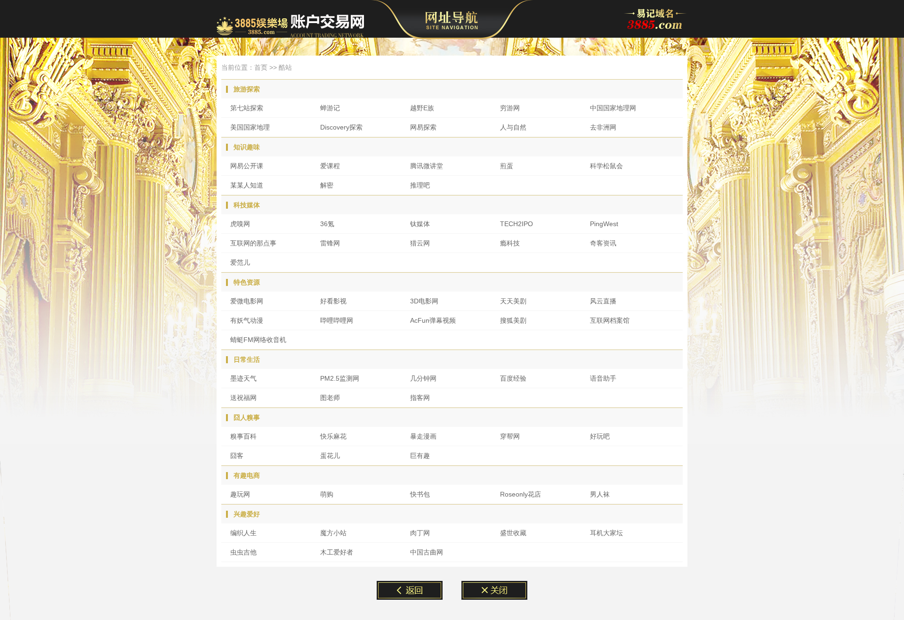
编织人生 (243, 533)
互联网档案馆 (610, 320)
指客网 (420, 397)
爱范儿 (240, 262)
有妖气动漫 (246, 320)
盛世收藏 (513, 533)
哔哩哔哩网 (336, 320)
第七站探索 (246, 108)
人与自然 (513, 127)
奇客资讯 (603, 243)
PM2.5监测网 (339, 378)
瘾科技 (510, 243)
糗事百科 (243, 436)
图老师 (330, 397)
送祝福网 (243, 397)
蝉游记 (330, 108)
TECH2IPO (516, 224)
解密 (326, 185)
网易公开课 (246, 166)
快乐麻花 (333, 436)
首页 (260, 67)
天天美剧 (513, 301)
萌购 (326, 494)
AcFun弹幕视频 (433, 320)
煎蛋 (506, 166)
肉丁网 (420, 533)
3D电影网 (424, 301)
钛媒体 (420, 224)
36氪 (327, 224)
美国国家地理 (250, 127)
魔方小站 (333, 533)
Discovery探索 (341, 127)
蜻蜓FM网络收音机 (258, 339)
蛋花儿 (330, 455)
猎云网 (420, 243)
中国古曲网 (426, 552)
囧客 (236, 455)
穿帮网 (510, 436)
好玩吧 (600, 436)
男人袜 (600, 494)
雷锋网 (330, 243)
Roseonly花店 (520, 494)
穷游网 (510, 108)
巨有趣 (420, 455)
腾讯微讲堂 (426, 166)
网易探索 (423, 127)
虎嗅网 (240, 224)
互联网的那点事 (253, 243)
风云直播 (603, 301)
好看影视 (333, 301)
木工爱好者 (336, 552)
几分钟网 (423, 378)
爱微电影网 (246, 301)
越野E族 (422, 108)
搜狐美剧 (513, 320)
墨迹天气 (243, 378)
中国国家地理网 (613, 108)
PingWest (604, 224)
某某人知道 (246, 185)
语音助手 (603, 378)
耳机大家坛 (606, 533)
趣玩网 (240, 494)
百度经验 (513, 378)
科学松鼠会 (606, 166)
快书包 (420, 494)
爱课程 (330, 166)
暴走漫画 (423, 436)
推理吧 (420, 185)
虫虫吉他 (243, 552)
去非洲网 (603, 127)
